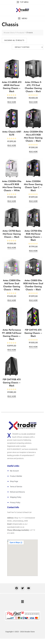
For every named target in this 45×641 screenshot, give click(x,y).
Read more (11, 102)
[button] (22, 18)
